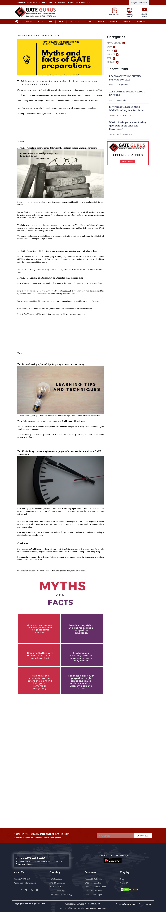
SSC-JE (112, 54)
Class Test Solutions (93, 890)
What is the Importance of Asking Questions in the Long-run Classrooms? (127, 125)
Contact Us (140, 21)
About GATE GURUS (22, 879)
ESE (50, 21)
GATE (40, 21)
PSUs (61, 21)
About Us (28, 21)
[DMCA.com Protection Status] (129, 889)
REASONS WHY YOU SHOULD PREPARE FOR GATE (125, 78)
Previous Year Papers (94, 894)
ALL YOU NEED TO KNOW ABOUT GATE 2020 (127, 93)
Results (101, 21)
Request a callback (139, 2)
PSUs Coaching (55, 887)
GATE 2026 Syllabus (93, 883)
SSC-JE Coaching (56, 890)
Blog (122, 879)
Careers (126, 21)
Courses (88, 21)
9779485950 (60, 2)
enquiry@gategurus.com (79, 2)
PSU (110, 46)
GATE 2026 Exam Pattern (95, 887)
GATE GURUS (115, 42)
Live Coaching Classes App (60, 894)
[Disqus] (60, 726)
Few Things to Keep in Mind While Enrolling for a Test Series (126, 108)
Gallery (113, 21)
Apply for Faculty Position (25, 883)
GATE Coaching (55, 879)
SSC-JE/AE (74, 21)
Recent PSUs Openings (94, 879)
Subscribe (143, 836)
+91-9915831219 (45, 2)
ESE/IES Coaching (57, 883)
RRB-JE (112, 61)
